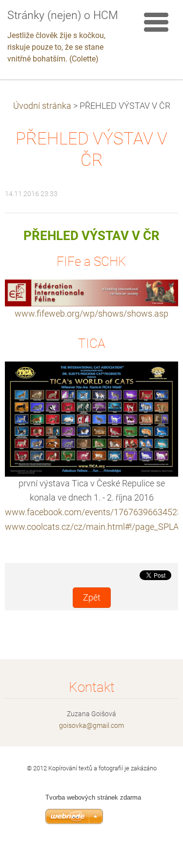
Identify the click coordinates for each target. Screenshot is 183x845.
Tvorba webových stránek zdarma (93, 797)
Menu (156, 22)
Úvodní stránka (42, 106)
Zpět (92, 598)
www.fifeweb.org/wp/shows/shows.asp (91, 313)
